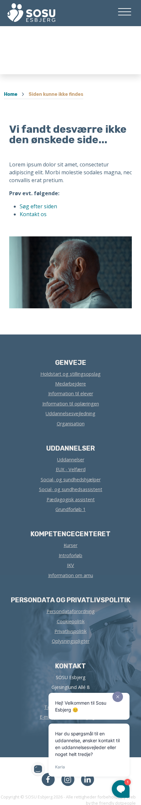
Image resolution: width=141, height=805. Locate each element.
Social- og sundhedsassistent (70, 489)
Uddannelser (70, 459)
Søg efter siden (38, 206)
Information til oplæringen (70, 404)
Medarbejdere (70, 384)
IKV (70, 565)
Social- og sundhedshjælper (71, 479)
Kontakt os (33, 214)
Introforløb (70, 555)
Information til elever (70, 393)
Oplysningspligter (71, 641)
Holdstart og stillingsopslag (70, 374)
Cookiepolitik (71, 621)
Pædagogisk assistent (71, 499)
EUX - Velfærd (71, 469)
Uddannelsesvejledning (70, 413)
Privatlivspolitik (70, 631)
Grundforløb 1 (70, 509)
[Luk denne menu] (29, 11)
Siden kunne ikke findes (56, 94)
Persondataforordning (71, 611)
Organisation (71, 423)
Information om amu (70, 575)
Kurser (70, 545)
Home (10, 94)
